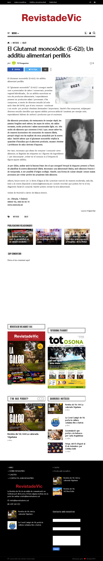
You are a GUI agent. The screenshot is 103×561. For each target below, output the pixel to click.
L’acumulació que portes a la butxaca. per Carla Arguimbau (74, 433)
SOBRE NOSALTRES (17, 471)
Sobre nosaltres (20, 2)
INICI (11, 467)
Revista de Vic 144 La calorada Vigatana (74, 405)
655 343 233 (15, 504)
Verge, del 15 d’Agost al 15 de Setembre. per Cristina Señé (75, 446)
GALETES (13, 474)
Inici (9, 2)
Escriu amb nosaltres (62, 471)
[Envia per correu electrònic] (45, 69)
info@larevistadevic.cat (19, 500)
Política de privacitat (38, 2)
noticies (16, 43)
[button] (15, 33)
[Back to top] (96, 555)
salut (24, 43)
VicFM (56, 467)
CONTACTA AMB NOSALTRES (21, 478)
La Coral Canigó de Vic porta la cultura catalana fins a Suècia (75, 420)
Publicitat (53, 2)
